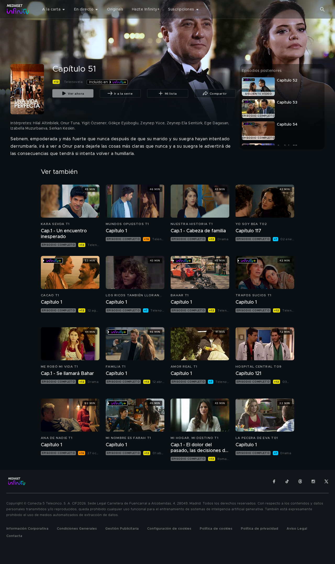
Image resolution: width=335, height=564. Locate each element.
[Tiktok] (287, 481)
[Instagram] (313, 481)
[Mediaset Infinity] (18, 9)
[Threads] (300, 481)
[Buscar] (322, 9)
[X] (326, 481)
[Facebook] (274, 481)
